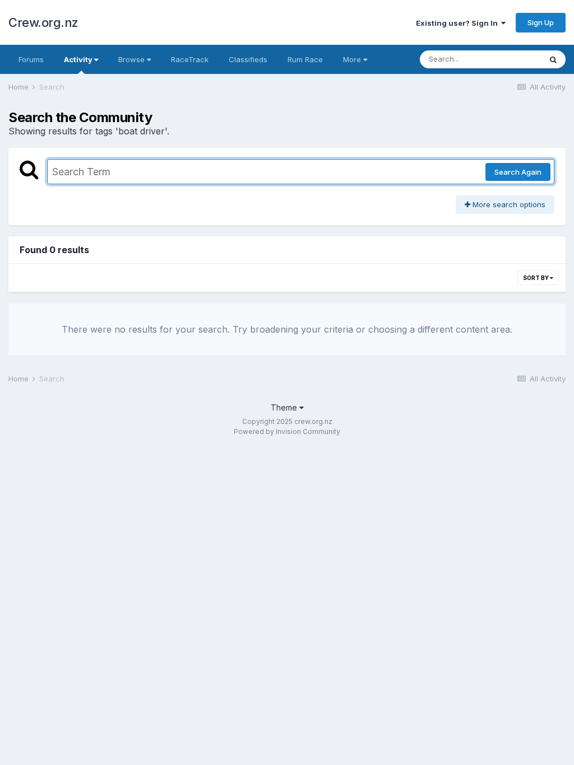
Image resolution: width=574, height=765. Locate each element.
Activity (79, 59)
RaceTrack (190, 59)
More (352, 59)
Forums (31, 59)
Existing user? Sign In (458, 22)
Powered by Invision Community (287, 431)
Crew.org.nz (43, 22)
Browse (132, 59)
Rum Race (305, 59)
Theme (285, 407)
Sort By (536, 277)
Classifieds (248, 59)
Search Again (517, 171)
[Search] (553, 59)
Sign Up (540, 22)
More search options (507, 204)
